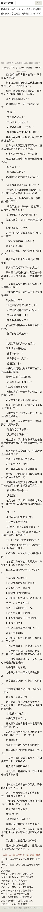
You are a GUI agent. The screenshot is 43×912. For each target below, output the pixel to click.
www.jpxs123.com (21, 910)
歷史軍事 (37, 9)
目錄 (38, 855)
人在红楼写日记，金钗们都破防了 (27, 63)
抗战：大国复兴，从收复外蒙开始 (17, 887)
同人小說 (37, 13)
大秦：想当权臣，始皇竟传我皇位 (17, 900)
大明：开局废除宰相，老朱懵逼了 (17, 890)
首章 (5, 855)
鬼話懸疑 (26, 13)
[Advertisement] (21, 38)
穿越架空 (15, 13)
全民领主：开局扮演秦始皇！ (15, 904)
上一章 (12, 855)
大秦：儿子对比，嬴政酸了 (14, 884)
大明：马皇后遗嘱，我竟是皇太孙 (17, 897)
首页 (3, 63)
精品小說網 (7, 3)
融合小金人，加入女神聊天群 (15, 894)
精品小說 (5, 9)
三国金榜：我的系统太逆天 (14, 880)
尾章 (32, 855)
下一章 (25, 855)
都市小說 (15, 9)
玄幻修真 (26, 9)
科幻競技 (5, 13)
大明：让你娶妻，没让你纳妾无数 (17, 874)
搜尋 (38, 3)
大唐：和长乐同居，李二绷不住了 (17, 877)
